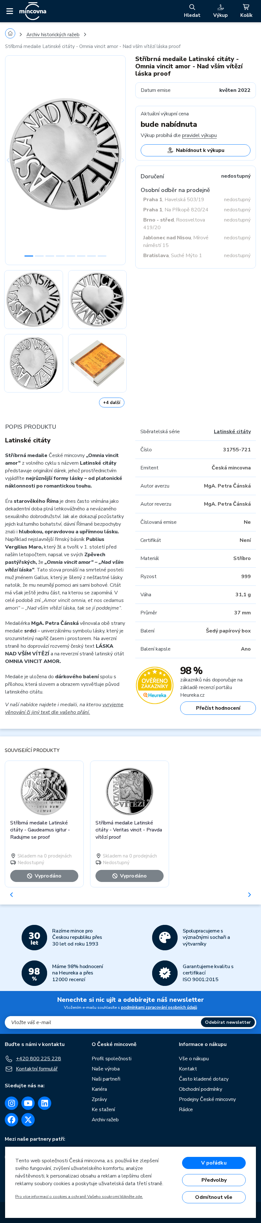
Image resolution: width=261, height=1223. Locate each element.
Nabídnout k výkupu (200, 150)
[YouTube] (28, 1103)
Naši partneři (106, 1079)
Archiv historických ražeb (53, 34)
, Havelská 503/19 (173, 199)
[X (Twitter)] (28, 1119)
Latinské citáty (232, 431)
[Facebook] (11, 1119)
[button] (14, 160)
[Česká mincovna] (32, 11)
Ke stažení (103, 1109)
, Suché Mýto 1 (172, 255)
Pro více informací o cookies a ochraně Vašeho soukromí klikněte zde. (79, 1196)
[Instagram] (11, 1103)
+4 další (111, 403)
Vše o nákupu (194, 1058)
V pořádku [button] (213, 1162)
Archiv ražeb (105, 1119)
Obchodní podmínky (200, 1089)
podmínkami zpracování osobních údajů (159, 1007)
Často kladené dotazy (204, 1079)
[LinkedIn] (44, 1103)
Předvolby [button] (214, 1180)
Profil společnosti (111, 1058)
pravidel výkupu (199, 135)
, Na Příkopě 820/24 (175, 209)
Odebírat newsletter (228, 1022)
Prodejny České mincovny (207, 1099)
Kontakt (188, 1068)
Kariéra (99, 1089)
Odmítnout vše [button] (213, 1197)
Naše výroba (106, 1068)
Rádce (186, 1109)
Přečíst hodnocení (218, 708)
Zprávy (99, 1099)
